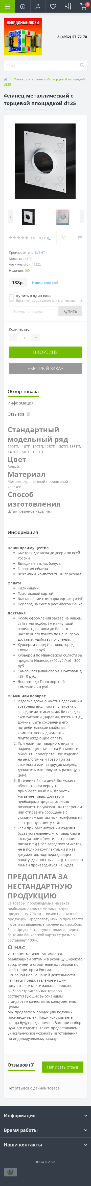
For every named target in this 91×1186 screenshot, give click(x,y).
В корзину (45, 352)
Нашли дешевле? (45, 282)
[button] (38, 6)
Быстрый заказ (45, 368)
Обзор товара (23, 391)
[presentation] (10, 216)
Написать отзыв (62, 1067)
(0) (49, 237)
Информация (21, 403)
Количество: (19, 329)
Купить (70, 311)
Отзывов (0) (19, 414)
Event (40, 252)
